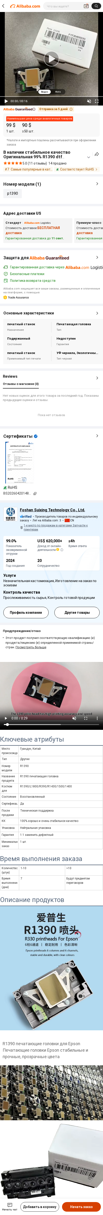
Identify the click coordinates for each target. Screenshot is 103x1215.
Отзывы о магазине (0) (21, 384)
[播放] (6, 101)
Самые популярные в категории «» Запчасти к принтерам (32, 169)
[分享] (97, 154)
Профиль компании (26, 612)
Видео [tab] (44, 92)
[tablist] (51, 91)
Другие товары (77, 612)
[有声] (89, 101)
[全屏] (96, 101)
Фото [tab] (58, 92)
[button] (19, 109)
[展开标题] (88, 157)
